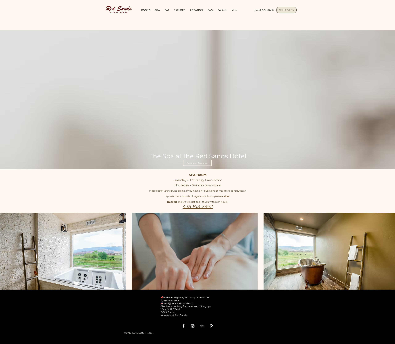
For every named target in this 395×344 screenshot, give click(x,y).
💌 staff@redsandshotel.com (176, 303)
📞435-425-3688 (169, 300)
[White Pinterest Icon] (211, 326)
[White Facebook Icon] (183, 326)
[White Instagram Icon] (193, 326)
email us (172, 201)
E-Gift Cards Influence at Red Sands (173, 314)
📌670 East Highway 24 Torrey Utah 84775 (184, 297)
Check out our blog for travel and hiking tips (185, 306)
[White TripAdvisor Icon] (202, 326)
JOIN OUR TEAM (170, 309)
